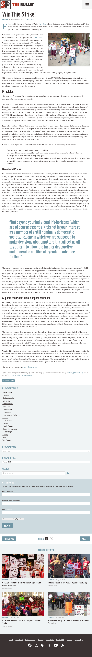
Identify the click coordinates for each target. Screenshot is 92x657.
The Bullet (19, 640)
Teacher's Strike (8, 381)
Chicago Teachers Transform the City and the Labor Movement (21, 584)
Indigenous (6, 412)
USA (4, 437)
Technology (7, 432)
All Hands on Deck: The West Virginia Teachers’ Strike (22, 622)
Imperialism (7, 409)
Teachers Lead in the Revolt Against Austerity (67, 582)
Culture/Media (8, 398)
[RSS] (62, 645)
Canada (5, 395)
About (11, 640)
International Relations (11, 415)
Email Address (7, 492)
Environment (7, 404)
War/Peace (6, 440)
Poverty (5, 423)
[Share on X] (51, 539)
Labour (5, 19)
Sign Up (7, 525)
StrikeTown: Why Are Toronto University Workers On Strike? (68, 622)
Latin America (7, 421)
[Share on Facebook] (46, 539)
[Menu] (87, 4)
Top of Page (79, 640)
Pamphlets (50, 640)
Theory (5, 435)
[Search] (68, 473)
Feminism (6, 406)
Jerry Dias (42, 24)
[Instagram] (36, 645)
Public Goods (7, 426)
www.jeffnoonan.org (29, 367)
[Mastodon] (42, 645)
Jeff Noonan (30, 19)
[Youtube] (56, 645)
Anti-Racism (7, 392)
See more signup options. (64, 486)
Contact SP (60, 640)
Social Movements (9, 429)
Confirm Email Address (11, 500)
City (7, 509)
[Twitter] (49, 645)
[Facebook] (30, 645)
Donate (69, 640)
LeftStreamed (30, 640)
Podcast (40, 640)
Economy (6, 401)
